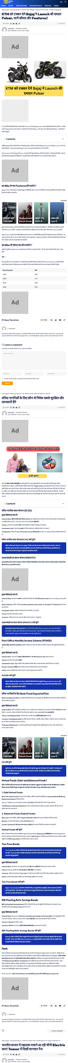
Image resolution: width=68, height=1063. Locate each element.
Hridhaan (11, 28)
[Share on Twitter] (11, 23)
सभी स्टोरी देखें (63, 200)
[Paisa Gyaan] (8, 2)
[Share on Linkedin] (13, 23)
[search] (58, 2)
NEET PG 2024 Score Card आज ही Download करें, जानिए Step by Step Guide (35, 974)
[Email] (60, 320)
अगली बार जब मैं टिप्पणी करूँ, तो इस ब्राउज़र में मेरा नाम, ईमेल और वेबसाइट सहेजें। (21, 379)
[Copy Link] (19, 23)
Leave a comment (57, 1031)
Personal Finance (21, 28)
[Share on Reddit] (16, 23)
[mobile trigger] (64, 2)
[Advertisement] (15, 111)
